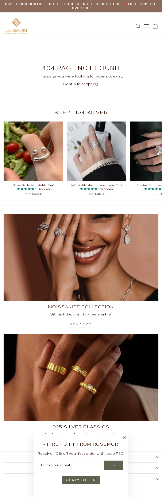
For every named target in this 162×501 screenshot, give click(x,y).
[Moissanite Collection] (81, 257)
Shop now (81, 323)
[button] (26, 189)
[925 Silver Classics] (81, 377)
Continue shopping (81, 83)
